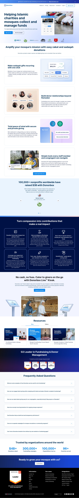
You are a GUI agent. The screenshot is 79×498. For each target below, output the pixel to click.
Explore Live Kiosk (39, 290)
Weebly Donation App (66, 479)
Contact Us (31, 474)
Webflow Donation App (67, 481)
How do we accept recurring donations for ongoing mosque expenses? (24, 407)
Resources (52, 5)
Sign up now (70, 5)
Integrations (66, 471)
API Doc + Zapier (65, 485)
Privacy (30, 485)
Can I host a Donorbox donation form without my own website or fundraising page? (27, 431)
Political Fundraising (49, 474)
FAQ (30, 481)
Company (58, 5)
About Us (31, 475)
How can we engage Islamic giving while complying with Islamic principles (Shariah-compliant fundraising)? (34, 391)
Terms (30, 483)
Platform (41, 5)
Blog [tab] (32, 324)
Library (30, 488)
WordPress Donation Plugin (68, 474)
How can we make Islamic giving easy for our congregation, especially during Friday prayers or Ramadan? (33, 399)
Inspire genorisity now (39, 173)
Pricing (46, 5)
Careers (30, 479)
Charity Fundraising (49, 481)
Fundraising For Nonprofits (51, 477)
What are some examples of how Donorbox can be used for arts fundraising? (26, 383)
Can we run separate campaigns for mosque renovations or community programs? (27, 423)
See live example (19, 32)
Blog (30, 477)
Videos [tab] (46, 324)
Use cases (48, 471)
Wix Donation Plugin (66, 477)
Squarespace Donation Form (68, 475)
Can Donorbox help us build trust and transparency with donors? (23, 415)
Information (32, 471)
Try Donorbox (39, 463)
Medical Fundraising (49, 475)
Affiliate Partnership (33, 487)
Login (63, 5)
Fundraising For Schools (50, 479)
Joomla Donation (65, 483)
